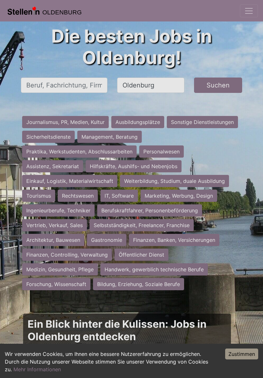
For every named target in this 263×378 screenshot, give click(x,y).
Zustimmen (241, 354)
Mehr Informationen (37, 369)
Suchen (218, 85)
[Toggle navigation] (249, 10)
